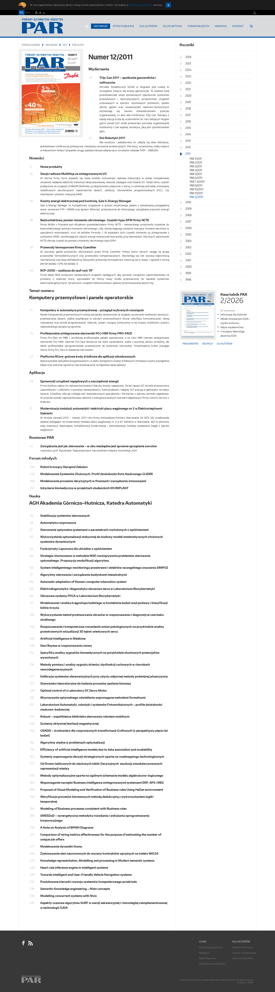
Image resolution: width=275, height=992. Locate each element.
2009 (188, 208)
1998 (188, 279)
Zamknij (168, 5)
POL (22, 12)
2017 (188, 115)
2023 (188, 76)
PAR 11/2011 (196, 193)
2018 (188, 108)
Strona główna (86, 26)
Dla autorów (148, 26)
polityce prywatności (141, 4)
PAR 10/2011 (196, 189)
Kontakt (237, 26)
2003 (188, 247)
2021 (188, 89)
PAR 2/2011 (196, 162)
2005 (188, 234)
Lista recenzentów (242, 958)
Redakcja (221, 26)
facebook (23, 943)
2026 (188, 57)
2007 (188, 221)
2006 (188, 228)
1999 (188, 273)
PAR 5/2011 (196, 174)
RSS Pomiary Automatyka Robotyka (30, 943)
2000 (188, 266)
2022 (188, 82)
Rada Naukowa (207, 958)
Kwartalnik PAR (233, 297)
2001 (188, 260)
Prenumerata (190, 343)
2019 (188, 102)
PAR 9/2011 (196, 185)
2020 (188, 95)
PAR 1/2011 (196, 158)
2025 (188, 63)
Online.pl (43, 979)
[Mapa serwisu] (254, 12)
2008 (188, 215)
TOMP (250, 982)
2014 (188, 134)
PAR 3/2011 (196, 166)
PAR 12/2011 (196, 197)
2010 (188, 202)
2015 (188, 128)
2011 (65, 44)
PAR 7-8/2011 (197, 181)
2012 (188, 147)
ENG (27, 12)
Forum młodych (198, 26)
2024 (188, 70)
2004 (188, 241)
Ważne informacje (242, 947)
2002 (188, 253)
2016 (188, 121)
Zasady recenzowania (244, 952)
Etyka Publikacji (123, 26)
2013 (188, 140)
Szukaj (251, 26)
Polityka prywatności (211, 947)
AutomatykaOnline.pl (42, 26)
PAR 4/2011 (196, 170)
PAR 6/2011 (196, 178)
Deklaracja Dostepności (212, 963)
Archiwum (100, 26)
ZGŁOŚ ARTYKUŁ (172, 26)
